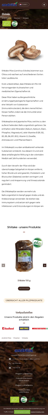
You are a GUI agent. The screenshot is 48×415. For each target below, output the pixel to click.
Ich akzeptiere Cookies (22, 412)
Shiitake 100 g (24, 280)
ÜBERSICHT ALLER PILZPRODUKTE (24, 300)
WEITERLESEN (24, 288)
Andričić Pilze (6, 18)
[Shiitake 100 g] (24, 257)
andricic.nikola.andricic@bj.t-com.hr (26, 359)
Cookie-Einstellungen (37, 412)
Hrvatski (24, 4)
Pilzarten (17, 18)
